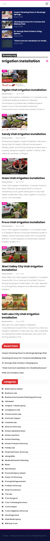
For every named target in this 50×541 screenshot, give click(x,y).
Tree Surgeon (11, 498)
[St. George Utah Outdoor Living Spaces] (7, 34)
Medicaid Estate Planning (16, 460)
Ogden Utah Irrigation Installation (24, 90)
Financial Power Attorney (16, 452)
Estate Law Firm (12, 435)
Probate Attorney (13, 485)
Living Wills (10, 456)
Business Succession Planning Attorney (23, 397)
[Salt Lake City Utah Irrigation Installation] (14, 302)
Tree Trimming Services (16, 502)
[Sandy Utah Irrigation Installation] (14, 122)
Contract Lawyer (13, 418)
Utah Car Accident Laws (13, 373)
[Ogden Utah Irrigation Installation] (14, 78)
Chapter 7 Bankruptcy (15, 405)
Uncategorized (12, 515)
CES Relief (9, 401)
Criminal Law (11, 422)
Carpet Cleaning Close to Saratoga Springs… (29, 13)
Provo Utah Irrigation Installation (23, 222)
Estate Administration (15, 431)
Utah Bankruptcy (13, 519)
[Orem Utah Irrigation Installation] (14, 166)
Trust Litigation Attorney (16, 511)
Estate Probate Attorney (16, 443)
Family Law (10, 448)
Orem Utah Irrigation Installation (23, 178)
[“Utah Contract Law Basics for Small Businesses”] (7, 43)
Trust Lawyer (11, 506)
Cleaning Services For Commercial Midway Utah (29, 23)
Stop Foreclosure (13, 490)
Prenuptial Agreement (15, 481)
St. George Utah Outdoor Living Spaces (28, 32)
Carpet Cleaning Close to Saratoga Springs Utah (24, 353)
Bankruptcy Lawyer (14, 389)
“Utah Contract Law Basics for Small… (30, 41)
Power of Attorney (13, 477)
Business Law (11, 393)
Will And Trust (11, 523)
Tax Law (8, 494)
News (4, 71)
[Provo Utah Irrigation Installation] (14, 210)
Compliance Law (12, 410)
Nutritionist (10, 469)
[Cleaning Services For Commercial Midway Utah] (7, 24)
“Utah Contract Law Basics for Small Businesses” (24, 368)
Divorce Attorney (13, 426)
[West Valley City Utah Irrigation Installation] (14, 254)
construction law (13, 414)
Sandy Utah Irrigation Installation (24, 134)
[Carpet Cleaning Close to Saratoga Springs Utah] (7, 15)
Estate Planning (12, 439)
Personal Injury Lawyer (15, 473)
